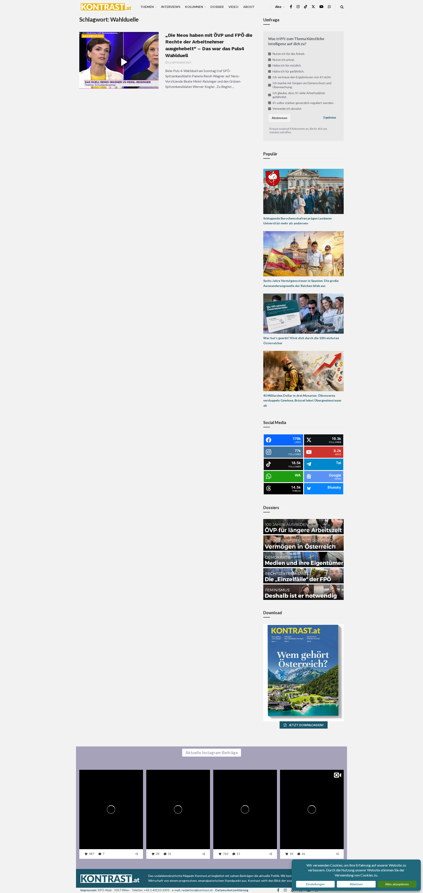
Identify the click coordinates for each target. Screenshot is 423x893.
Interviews (170, 7)
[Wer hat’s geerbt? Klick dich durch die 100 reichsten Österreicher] (303, 313)
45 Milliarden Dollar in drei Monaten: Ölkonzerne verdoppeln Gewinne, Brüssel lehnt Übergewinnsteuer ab (302, 400)
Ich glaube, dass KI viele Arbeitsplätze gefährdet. (299, 95)
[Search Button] (342, 6)
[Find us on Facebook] (291, 6)
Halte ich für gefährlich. (288, 71)
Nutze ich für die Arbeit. (289, 54)
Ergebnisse (329, 117)
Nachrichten (93, 36)
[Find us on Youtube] (321, 6)
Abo (278, 7)
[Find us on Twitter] (313, 6)
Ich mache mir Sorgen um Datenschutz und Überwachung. (302, 85)
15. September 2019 (179, 62)
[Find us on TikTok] (305, 7)
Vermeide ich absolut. (287, 108)
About (248, 7)
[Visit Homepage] (106, 6)
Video (233, 7)
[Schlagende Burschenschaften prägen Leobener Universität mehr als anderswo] (303, 191)
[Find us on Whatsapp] (329, 6)
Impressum (88, 890)
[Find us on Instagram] (298, 6)
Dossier (217, 7)
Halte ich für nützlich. (287, 65)
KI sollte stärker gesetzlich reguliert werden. (303, 103)
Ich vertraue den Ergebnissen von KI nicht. (302, 77)
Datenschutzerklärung (231, 890)
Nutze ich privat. (284, 59)
